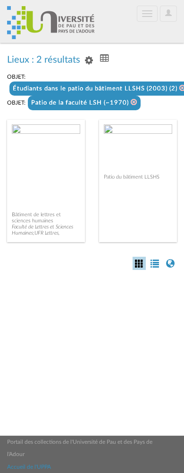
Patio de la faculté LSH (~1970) (81, 103)
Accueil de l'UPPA (29, 467)
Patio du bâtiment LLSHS (131, 176)
